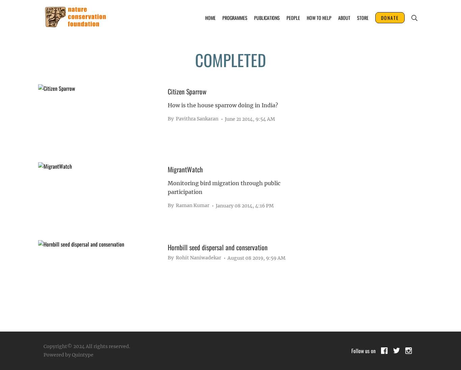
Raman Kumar (188, 205)
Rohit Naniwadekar (194, 258)
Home (210, 17)
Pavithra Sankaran (193, 119)
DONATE (390, 17)
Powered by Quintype (68, 355)
